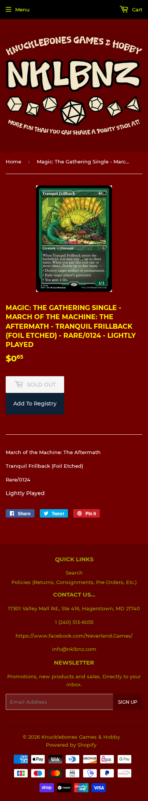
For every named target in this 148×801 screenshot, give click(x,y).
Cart (136, 9)
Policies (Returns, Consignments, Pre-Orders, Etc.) (74, 582)
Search (74, 573)
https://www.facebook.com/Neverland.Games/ (74, 636)
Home (13, 161)
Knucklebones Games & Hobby (80, 737)
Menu (22, 9)
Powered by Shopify (71, 745)
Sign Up (127, 702)
